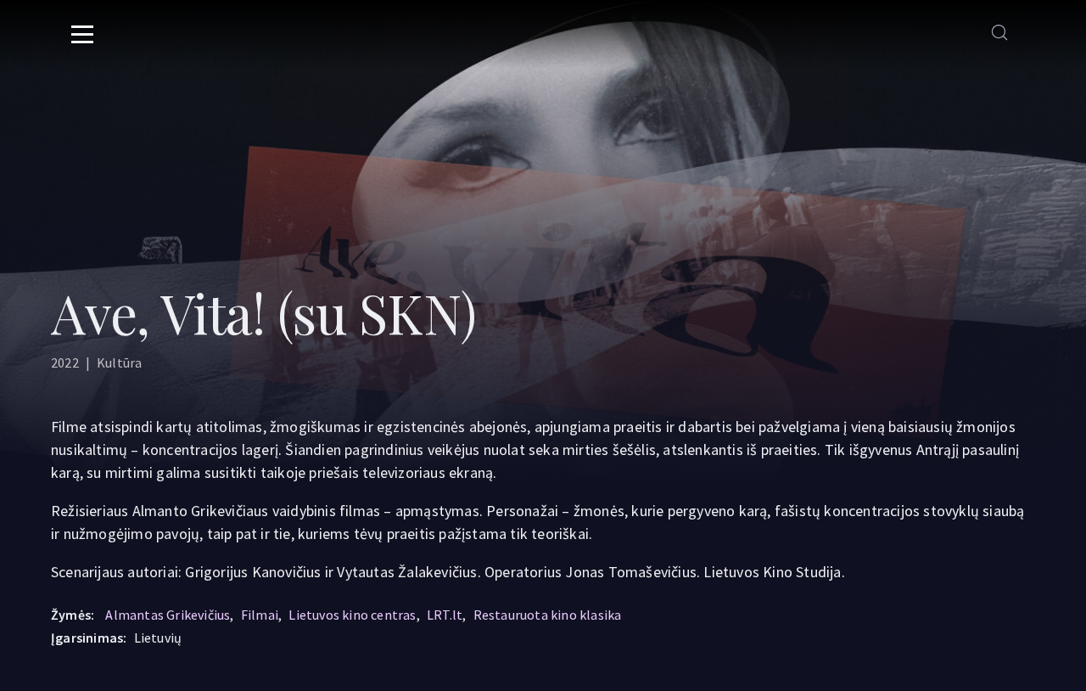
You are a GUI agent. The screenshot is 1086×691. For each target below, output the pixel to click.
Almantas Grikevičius (167, 614)
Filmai (259, 614)
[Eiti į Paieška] (999, 33)
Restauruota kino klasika (547, 614)
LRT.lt (444, 614)
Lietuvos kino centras (352, 614)
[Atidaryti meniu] (82, 34)
